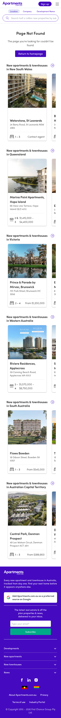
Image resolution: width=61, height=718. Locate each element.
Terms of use (18, 702)
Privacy (44, 694)
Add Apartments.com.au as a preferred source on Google (33, 597)
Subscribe (30, 631)
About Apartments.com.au (22, 694)
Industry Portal (37, 702)
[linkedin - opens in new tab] (29, 679)
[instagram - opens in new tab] (36, 679)
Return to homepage (30, 54)
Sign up (45, 4)
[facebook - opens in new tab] (22, 679)
